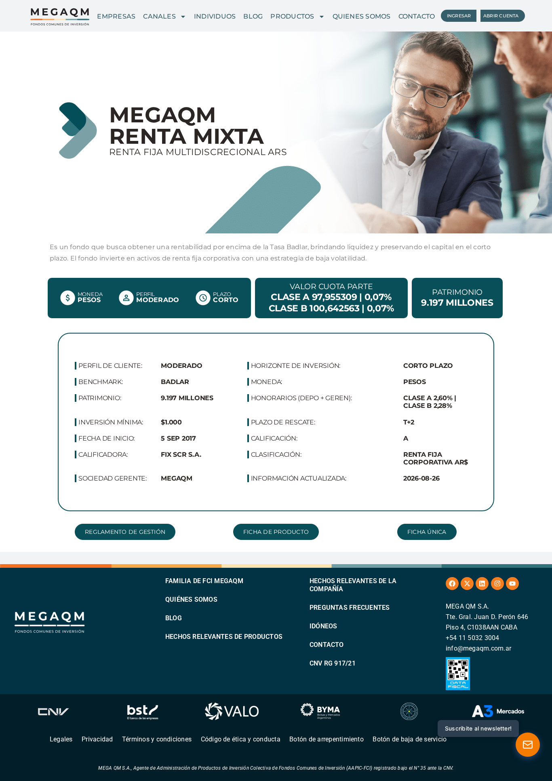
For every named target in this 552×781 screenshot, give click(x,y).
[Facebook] (452, 583)
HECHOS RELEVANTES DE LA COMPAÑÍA (353, 585)
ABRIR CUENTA (501, 16)
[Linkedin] (482, 583)
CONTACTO (416, 16)
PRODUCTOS (292, 16)
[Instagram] (497, 583)
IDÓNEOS (323, 626)
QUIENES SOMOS (362, 16)
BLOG (253, 16)
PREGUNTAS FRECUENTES (350, 607)
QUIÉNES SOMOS (191, 599)
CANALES (159, 16)
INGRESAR (459, 16)
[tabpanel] (276, 422)
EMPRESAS (116, 16)
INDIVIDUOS (215, 16)
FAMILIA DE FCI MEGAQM (204, 581)
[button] (427, 532)
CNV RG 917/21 (333, 663)
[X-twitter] (467, 583)
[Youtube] (512, 583)
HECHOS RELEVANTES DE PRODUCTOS (223, 636)
